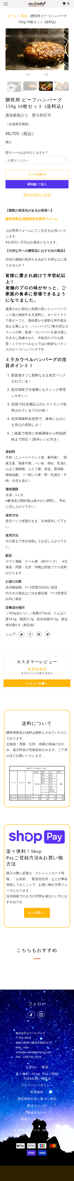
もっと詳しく (37, 912)
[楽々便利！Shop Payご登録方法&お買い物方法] (37, 837)
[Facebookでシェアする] (29, 634)
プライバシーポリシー (37, 1085)
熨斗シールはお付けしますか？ (27, 152)
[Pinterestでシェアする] (38, 634)
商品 (23, 16)
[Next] (45, 74)
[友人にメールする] (47, 634)
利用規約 (37, 1092)
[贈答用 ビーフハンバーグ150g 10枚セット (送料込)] (37, 49)
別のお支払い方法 (37, 195)
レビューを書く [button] (37, 683)
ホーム (12, 16)
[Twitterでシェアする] (21, 634)
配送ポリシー (37, 1105)
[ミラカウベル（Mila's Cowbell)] (37, 3)
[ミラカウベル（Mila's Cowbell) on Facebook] (32, 1015)
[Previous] (28, 74)
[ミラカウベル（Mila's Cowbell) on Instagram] (42, 1015)
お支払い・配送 (37, 1067)
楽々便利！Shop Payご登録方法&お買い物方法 (37, 1076)
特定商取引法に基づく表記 (37, 1099)
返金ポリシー (37, 1112)
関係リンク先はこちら (37, 1119)
